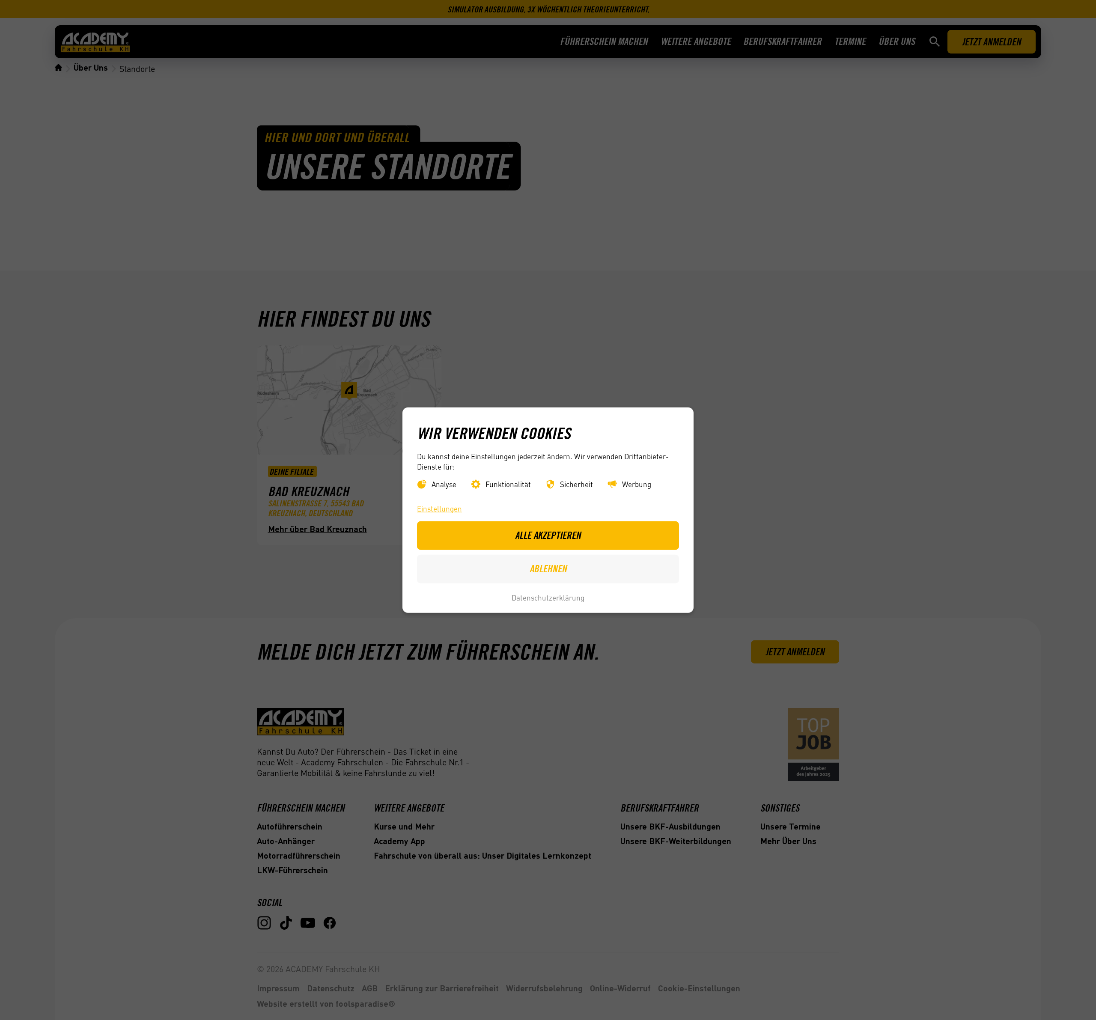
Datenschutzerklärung (548, 597)
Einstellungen (439, 508)
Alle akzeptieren (548, 535)
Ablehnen (548, 568)
